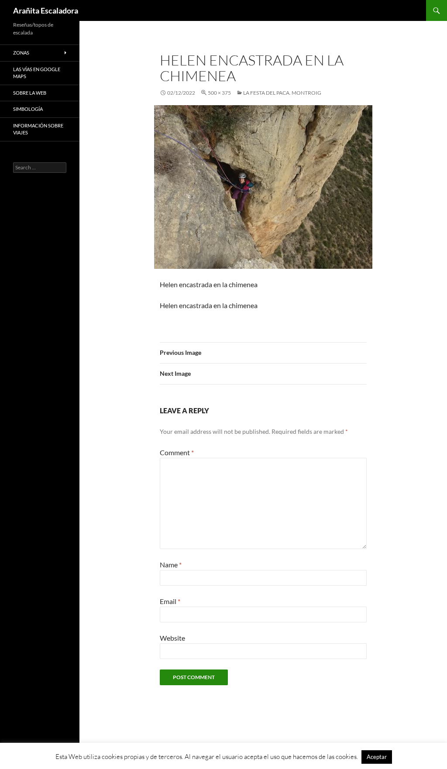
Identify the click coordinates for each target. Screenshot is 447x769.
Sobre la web (29, 93)
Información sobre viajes (38, 129)
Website (172, 638)
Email (170, 601)
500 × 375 (219, 92)
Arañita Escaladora (45, 10)
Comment (177, 452)
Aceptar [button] (377, 756)
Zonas (21, 52)
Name (171, 564)
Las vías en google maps (36, 72)
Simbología (28, 109)
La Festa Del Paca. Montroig (282, 92)
